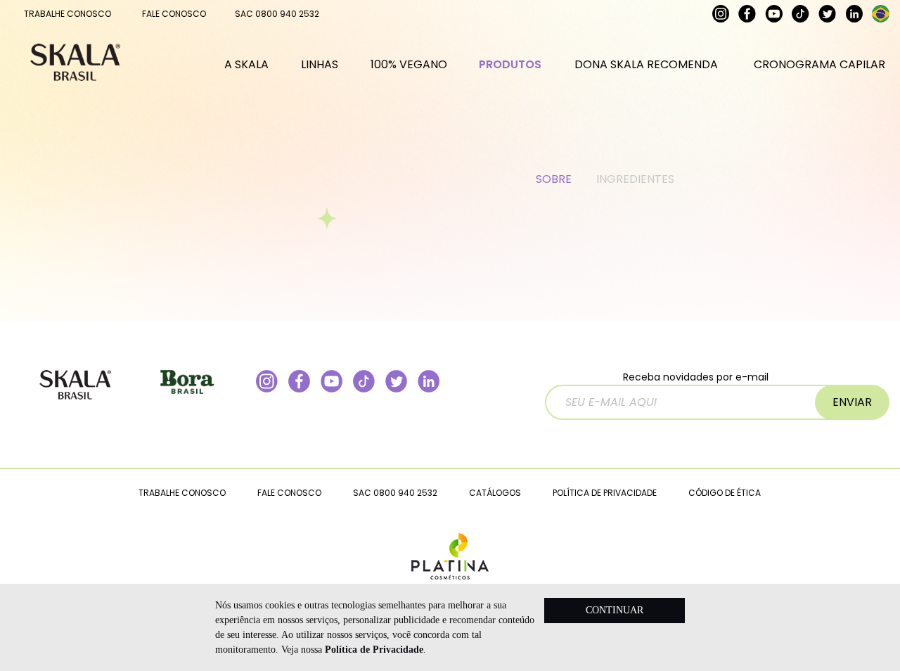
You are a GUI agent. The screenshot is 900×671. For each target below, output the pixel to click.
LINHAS (319, 64)
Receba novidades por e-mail (696, 377)
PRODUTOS (510, 64)
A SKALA (246, 64)
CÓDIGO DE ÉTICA (724, 493)
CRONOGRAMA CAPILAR (819, 64)
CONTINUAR (614, 610)
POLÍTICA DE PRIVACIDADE (605, 493)
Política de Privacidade (374, 649)
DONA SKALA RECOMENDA (646, 64)
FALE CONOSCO (174, 14)
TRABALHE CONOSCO (67, 14)
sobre (554, 179)
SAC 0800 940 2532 (277, 14)
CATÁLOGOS (495, 493)
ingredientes (635, 179)
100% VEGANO (409, 64)
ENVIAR (852, 402)
